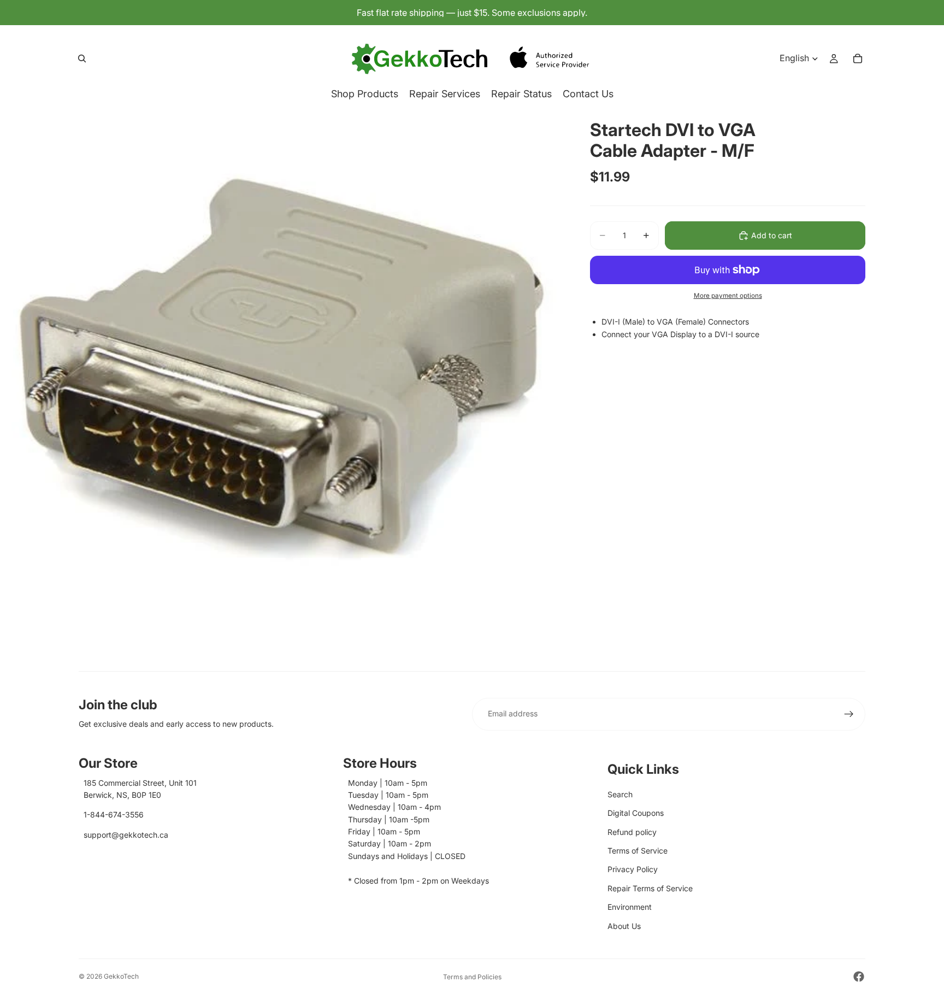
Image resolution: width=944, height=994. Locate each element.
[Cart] (858, 58)
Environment (629, 906)
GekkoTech (121, 976)
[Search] (82, 58)
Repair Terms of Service (650, 888)
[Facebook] (858, 976)
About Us (624, 926)
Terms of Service (637, 850)
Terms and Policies (472, 977)
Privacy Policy (632, 869)
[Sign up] (848, 714)
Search (620, 794)
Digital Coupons (635, 812)
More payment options (728, 295)
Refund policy (632, 832)
